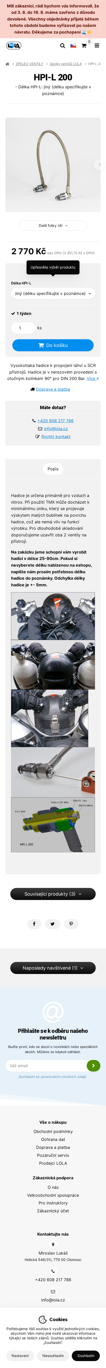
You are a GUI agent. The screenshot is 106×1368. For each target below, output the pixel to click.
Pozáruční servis (53, 1155)
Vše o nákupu (53, 1122)
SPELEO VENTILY (29, 64)
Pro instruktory (53, 1202)
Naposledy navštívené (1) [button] (50, 968)
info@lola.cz (56, 428)
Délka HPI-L (21, 283)
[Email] (53, 1291)
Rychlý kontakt (55, 436)
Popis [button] (53, 468)
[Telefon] (53, 1271)
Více (91, 378)
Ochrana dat (53, 1139)
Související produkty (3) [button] (50, 894)
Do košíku (57, 345)
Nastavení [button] (20, 1355)
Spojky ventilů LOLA (66, 64)
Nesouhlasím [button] (53, 1355)
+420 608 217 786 (55, 420)
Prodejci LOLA (53, 1163)
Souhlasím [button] (85, 1355)
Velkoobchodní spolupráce (53, 1195)
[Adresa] (53, 1244)
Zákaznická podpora (53, 1177)
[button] (34, 924)
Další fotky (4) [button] (51, 225)
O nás (53, 1187)
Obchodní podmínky (53, 1131)
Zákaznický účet (53, 1210)
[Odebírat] (94, 1066)
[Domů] (13, 45)
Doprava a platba (53, 389)
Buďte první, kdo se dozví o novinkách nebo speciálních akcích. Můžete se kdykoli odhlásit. (53, 1049)
